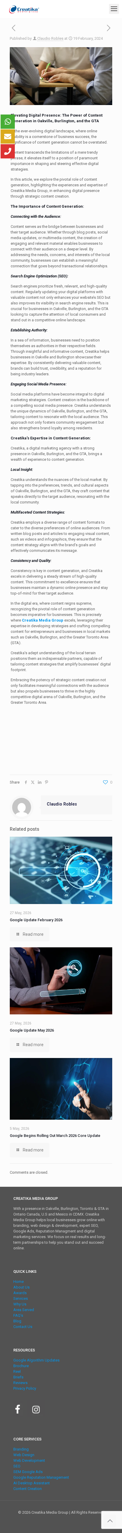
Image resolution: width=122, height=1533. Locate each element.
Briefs (18, 1377)
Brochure (21, 1366)
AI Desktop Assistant (31, 1483)
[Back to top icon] (110, 1521)
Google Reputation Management (41, 1477)
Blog (17, 1321)
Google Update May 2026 (32, 1030)
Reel (17, 1371)
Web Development (29, 1460)
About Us (21, 1287)
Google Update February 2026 (36, 920)
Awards (20, 1293)
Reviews (20, 1383)
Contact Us (22, 1326)
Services (20, 1298)
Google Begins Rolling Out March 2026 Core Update (55, 1135)
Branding (21, 1449)
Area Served (23, 1310)
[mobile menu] (114, 9)
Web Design (23, 1455)
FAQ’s (18, 1315)
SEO (16, 1466)
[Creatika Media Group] (24, 8)
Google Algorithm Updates (36, 1360)
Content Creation (27, 1488)
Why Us (19, 1304)
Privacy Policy (24, 1388)
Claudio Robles (50, 38)
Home (18, 1281)
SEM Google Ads (28, 1472)
